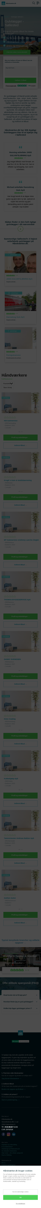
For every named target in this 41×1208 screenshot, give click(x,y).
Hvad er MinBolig (6, 1155)
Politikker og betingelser (8, 1165)
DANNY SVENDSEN (12, 659)
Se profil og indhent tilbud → (14, 963)
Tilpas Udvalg (7, 387)
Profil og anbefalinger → (20, 437)
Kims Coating (10, 719)
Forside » (6, 17)
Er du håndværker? (7, 1146)
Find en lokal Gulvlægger (16, 52)
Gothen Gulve (10, 898)
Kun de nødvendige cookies (21, 1192)
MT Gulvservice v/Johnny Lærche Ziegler (21, 540)
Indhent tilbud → (20, 445)
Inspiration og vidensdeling (9, 1144)
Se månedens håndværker (9, 1151)
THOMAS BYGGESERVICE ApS (17, 600)
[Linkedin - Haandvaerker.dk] (14, 1134)
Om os (3, 1163)
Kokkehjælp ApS (11, 779)
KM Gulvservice (10, 421)
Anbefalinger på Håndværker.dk (11, 1149)
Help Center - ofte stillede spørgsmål (12, 1153)
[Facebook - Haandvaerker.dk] (4, 1134)
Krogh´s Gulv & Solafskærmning (18, 480)
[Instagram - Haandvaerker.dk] (9, 1134)
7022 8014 (8, 1127)
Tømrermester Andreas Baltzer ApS (19, 838)
